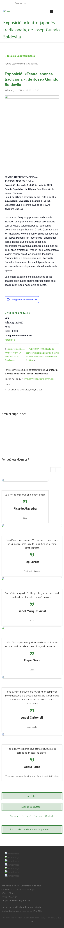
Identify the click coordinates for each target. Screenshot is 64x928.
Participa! (26, 816)
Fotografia (10, 339)
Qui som (14, 816)
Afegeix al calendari (22, 299)
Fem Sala (30, 796)
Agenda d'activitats (30, 807)
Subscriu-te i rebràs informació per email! (30, 829)
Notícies (38, 816)
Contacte (49, 816)
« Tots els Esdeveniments (20, 56)
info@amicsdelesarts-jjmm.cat (38, 379)
